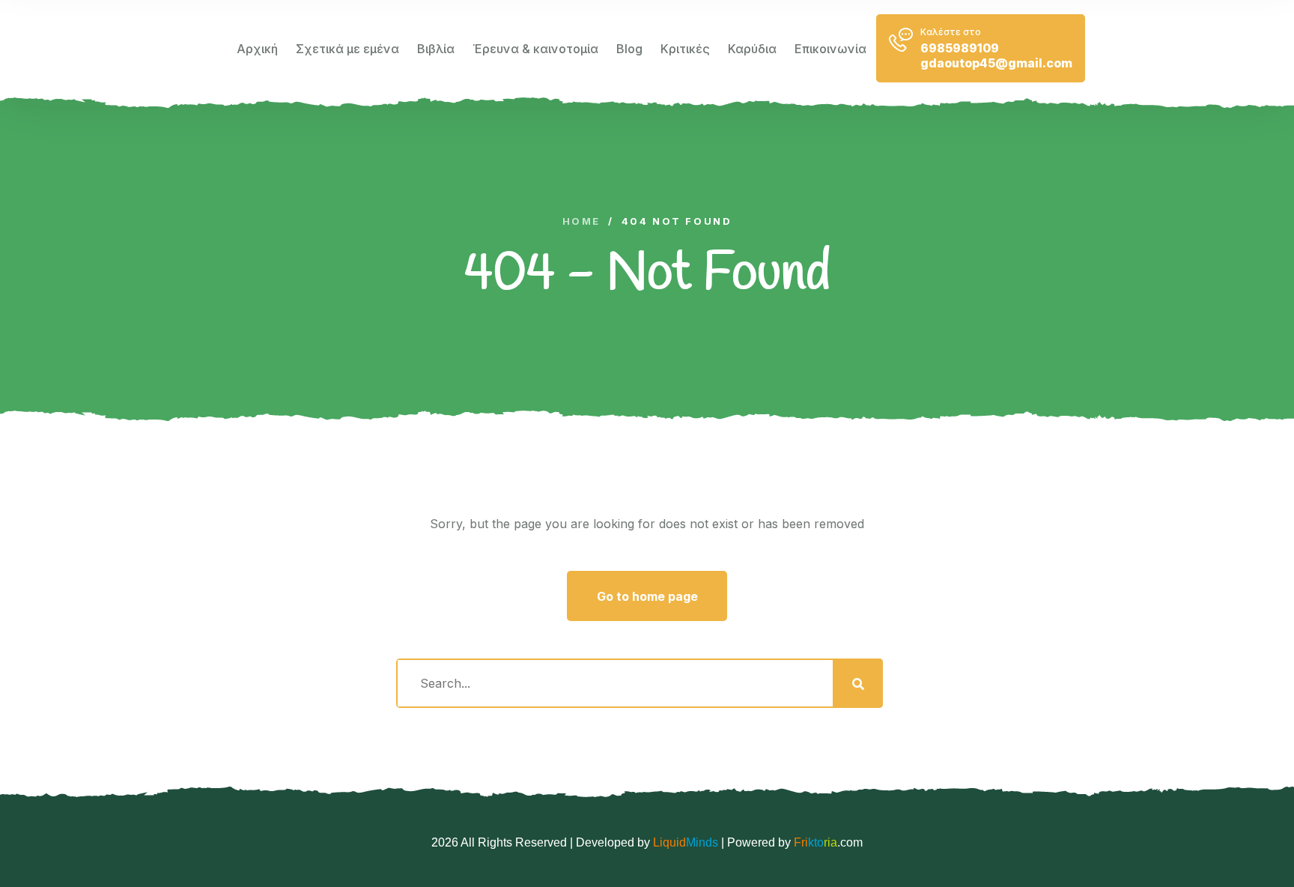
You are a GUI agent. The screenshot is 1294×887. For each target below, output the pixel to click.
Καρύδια (752, 48)
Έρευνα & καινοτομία (535, 48)
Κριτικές (685, 48)
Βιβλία (436, 48)
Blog (629, 48)
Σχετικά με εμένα (347, 48)
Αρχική (257, 48)
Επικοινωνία (830, 48)
